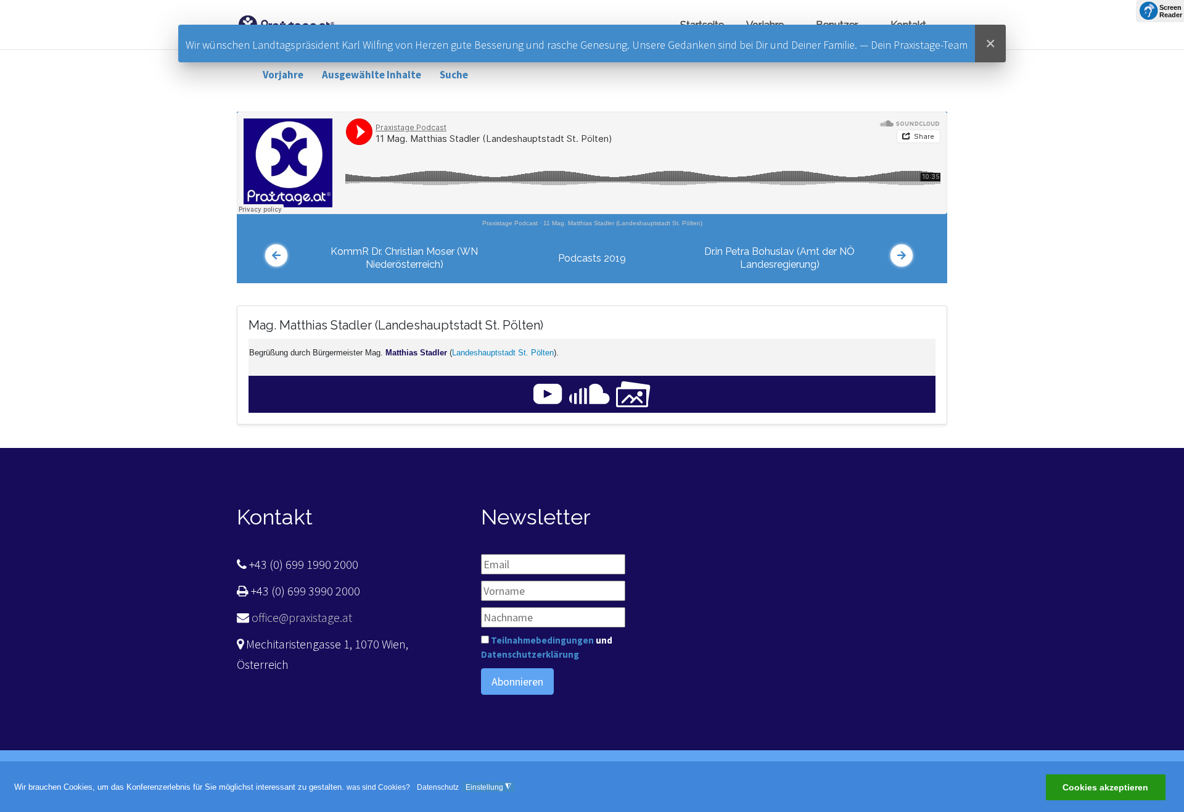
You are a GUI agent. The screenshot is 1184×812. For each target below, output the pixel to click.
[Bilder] (633, 393)
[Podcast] (589, 393)
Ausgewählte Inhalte (371, 74)
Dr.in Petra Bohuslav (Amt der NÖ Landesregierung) (779, 258)
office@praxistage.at (300, 617)
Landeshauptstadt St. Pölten (503, 352)
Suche (454, 74)
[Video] (547, 393)
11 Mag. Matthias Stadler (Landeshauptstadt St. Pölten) (622, 223)
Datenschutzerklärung (530, 654)
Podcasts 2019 (592, 258)
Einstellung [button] (488, 787)
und (546, 647)
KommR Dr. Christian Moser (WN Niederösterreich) (404, 258)
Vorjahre (283, 74)
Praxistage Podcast (510, 223)
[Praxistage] (286, 23)
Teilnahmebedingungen (542, 640)
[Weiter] (901, 255)
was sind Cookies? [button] (378, 787)
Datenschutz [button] (438, 787)
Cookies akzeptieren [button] (1105, 788)
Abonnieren (517, 681)
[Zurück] (276, 255)
